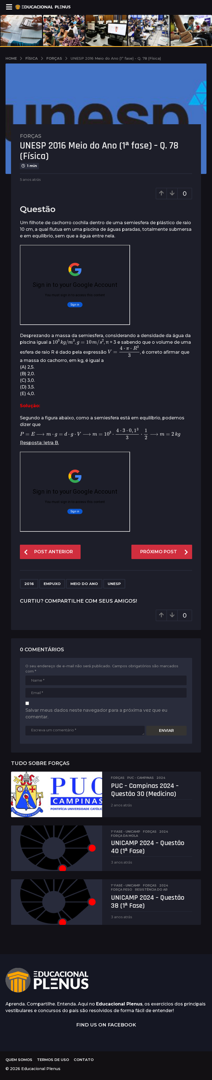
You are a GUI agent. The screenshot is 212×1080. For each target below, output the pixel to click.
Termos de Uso (53, 1059)
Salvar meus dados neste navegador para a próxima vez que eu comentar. (96, 713)
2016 (29, 583)
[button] (9, 6)
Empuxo (52, 583)
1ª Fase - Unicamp (125, 831)
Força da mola (124, 835)
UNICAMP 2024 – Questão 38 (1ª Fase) (147, 901)
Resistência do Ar (151, 889)
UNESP (114, 583)
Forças (30, 136)
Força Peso (121, 889)
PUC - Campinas (140, 777)
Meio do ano (84, 583)
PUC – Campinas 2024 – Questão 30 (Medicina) (145, 789)
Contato (84, 1059)
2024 (161, 777)
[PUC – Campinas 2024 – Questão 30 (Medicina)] (56, 794)
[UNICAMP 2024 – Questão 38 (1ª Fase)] (56, 902)
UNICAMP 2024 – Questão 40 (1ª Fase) (147, 847)
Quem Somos (19, 1059)
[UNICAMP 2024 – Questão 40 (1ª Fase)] (56, 848)
